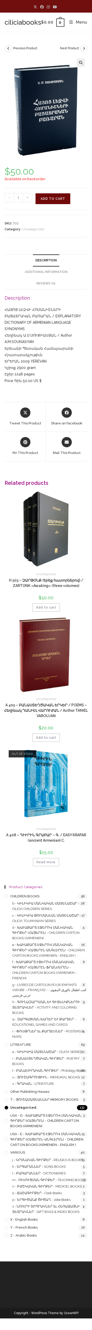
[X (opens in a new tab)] (36, 7)
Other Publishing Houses (29, 1092)
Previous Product (25, 48)
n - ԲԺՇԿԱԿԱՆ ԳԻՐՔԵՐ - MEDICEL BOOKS (47, 1186)
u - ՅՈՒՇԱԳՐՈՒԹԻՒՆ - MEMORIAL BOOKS (46, 1077)
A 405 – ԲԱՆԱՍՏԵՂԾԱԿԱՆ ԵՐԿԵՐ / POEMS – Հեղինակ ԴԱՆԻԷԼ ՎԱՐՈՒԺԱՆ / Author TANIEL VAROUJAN (46, 710)
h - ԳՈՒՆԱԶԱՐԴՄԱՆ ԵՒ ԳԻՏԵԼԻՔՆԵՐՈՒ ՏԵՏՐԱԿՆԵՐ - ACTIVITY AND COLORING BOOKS (46, 1007)
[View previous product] (8, 48)
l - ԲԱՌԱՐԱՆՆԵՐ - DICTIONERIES (39, 1173)
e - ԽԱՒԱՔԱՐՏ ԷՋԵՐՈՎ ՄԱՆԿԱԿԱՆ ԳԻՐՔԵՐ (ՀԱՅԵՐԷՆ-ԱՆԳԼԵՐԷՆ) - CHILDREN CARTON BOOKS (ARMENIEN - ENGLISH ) (48, 950)
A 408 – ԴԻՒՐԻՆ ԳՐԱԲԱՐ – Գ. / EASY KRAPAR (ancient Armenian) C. (46, 837)
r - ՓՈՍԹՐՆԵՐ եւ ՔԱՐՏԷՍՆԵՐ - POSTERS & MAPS (48, 1034)
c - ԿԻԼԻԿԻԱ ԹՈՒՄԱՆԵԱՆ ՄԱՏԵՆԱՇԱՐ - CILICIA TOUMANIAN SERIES (46, 918)
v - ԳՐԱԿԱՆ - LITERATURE (33, 1084)
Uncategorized (33, 229)
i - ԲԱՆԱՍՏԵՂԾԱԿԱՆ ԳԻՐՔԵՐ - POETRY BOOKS (46, 1061)
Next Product (69, 48)
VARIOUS (17, 1152)
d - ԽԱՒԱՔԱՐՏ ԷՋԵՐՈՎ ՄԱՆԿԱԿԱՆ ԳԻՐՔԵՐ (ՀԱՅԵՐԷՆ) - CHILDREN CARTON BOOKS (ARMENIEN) (45, 933)
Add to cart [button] (46, 607)
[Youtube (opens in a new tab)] (55, 7)
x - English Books (24, 1219)
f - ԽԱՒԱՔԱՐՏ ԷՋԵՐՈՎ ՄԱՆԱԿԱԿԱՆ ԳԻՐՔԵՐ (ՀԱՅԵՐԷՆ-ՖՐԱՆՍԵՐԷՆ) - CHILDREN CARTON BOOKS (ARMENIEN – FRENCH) (44, 970)
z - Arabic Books (23, 1235)
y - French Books (24, 1227)
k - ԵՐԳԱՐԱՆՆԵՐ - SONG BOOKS (39, 1166)
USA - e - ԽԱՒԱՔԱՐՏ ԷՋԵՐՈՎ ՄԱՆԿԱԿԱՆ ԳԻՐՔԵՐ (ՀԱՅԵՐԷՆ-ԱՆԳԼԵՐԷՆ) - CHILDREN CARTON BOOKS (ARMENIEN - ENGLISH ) (46, 1139)
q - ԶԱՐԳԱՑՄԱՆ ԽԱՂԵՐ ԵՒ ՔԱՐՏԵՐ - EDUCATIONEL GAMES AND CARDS (44, 1022)
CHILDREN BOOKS (24, 896)
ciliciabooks (23, 22)
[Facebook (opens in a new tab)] (42, 7)
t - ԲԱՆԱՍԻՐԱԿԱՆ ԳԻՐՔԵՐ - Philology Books (49, 1070)
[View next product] (83, 48)
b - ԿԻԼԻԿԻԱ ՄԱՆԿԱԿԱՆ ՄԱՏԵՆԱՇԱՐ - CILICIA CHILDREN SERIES (45, 906)
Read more (46, 862)
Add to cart (53, 199)
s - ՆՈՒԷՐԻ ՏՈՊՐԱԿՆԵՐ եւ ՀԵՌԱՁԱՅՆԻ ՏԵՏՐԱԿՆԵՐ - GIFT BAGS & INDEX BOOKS (46, 1209)
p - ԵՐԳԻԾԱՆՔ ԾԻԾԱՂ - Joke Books (41, 1200)
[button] (81, 63)
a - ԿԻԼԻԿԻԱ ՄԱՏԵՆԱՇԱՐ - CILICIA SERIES (47, 1052)
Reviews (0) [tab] (46, 283)
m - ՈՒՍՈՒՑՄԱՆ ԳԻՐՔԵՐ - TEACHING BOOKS (49, 1180)
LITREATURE (20, 1045)
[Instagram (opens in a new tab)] (48, 7)
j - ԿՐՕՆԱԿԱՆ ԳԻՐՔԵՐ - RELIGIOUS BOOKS (47, 1160)
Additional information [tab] (46, 272)
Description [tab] (46, 260)
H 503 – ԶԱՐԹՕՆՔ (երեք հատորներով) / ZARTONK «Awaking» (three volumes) (46, 583)
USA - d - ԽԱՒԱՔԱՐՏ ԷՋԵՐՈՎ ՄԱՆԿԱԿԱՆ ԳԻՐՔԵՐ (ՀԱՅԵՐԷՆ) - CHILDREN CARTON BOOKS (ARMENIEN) (45, 1121)
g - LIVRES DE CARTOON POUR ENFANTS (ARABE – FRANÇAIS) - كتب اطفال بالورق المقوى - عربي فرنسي (49, 990)
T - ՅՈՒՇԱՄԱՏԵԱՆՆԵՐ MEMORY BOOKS (44, 1099)
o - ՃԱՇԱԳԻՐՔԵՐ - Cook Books (37, 1193)
